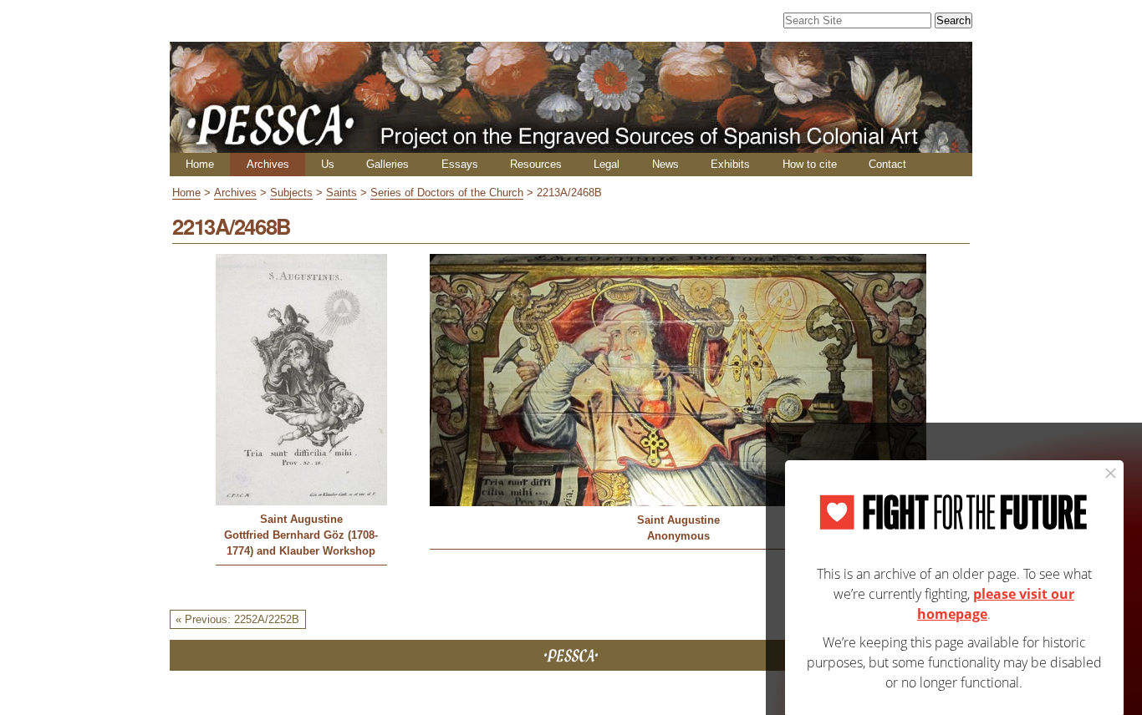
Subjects (291, 192)
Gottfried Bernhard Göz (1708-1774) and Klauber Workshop (301, 543)
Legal (606, 164)
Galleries (387, 164)
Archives (268, 164)
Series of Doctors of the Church (446, 192)
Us (327, 164)
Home (200, 164)
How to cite (810, 164)
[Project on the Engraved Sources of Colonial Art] (571, 146)
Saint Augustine (301, 519)
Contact (887, 164)
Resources (536, 164)
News (665, 164)
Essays (459, 164)
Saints (341, 192)
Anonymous (678, 536)
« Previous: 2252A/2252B (237, 619)
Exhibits (730, 164)
